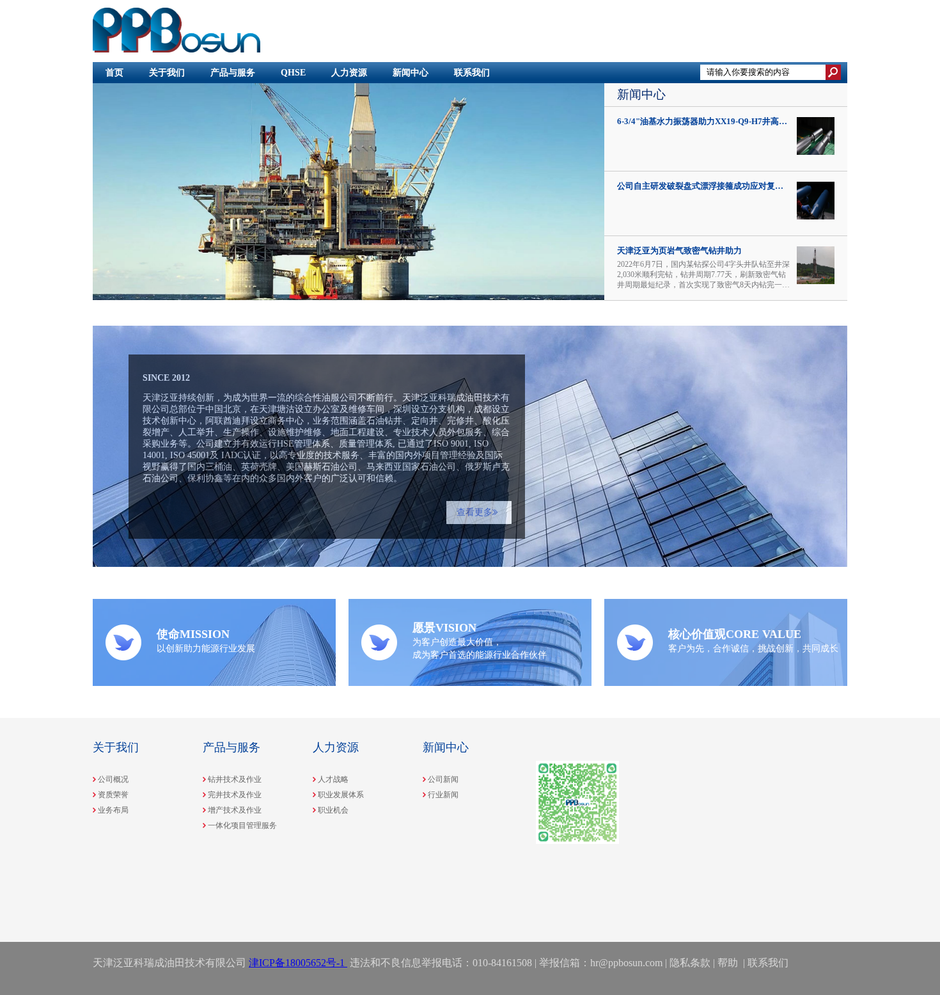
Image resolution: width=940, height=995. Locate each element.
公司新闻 (443, 779)
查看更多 (474, 512)
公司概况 (113, 779)
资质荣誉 (113, 794)
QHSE (293, 72)
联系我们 (472, 72)
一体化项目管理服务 (242, 825)
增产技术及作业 (235, 810)
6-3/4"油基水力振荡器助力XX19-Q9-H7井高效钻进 (702, 121)
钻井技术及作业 (235, 779)
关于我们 (167, 72)
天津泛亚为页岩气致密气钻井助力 (679, 250)
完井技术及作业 (235, 794)
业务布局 (113, 810)
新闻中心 (410, 72)
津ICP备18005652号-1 (298, 962)
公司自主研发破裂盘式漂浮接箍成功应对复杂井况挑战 (700, 186)
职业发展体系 (341, 794)
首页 (114, 72)
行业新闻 (443, 794)
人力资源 (349, 72)
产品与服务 (232, 72)
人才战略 (333, 779)
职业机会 (333, 810)
